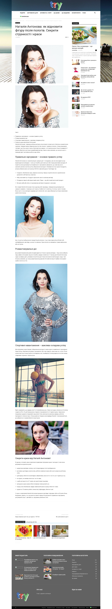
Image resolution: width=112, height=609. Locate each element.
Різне (84, 13)
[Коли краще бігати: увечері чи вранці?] (76, 62)
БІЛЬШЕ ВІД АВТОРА (31, 522)
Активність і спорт (46, 13)
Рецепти (22, 13)
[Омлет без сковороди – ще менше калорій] (84, 35)
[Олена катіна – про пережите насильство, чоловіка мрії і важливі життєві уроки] (76, 69)
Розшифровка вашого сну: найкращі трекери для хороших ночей (31, 561)
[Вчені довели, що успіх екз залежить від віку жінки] (76, 106)
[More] (31, 40)
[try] (56, 5)
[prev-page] (16, 542)
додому (17, 20)
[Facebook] (16, 40)
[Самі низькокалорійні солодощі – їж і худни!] (47, 569)
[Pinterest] (23, 40)
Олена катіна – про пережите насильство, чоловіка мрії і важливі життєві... (88, 69)
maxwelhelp (74, 50)
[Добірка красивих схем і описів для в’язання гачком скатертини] (47, 561)
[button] (95, 13)
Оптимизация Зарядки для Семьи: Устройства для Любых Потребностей (31, 569)
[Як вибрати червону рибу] (47, 576)
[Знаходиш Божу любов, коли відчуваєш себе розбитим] (76, 77)
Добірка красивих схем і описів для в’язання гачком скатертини (59, 561)
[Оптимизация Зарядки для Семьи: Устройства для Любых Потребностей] (19, 569)
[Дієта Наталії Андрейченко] (60, 531)
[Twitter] (20, 40)
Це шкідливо (66, 13)
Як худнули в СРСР (85, 97)
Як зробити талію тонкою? (88, 82)
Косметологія (76, 13)
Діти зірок (22, 20)
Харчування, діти (32, 13)
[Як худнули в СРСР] (76, 99)
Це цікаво (57, 13)
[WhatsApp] (27, 40)
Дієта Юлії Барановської (40, 537)
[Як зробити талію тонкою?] (76, 84)
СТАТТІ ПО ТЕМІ (20, 522)
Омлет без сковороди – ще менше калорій (82, 47)
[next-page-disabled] (19, 542)
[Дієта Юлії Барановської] (42, 531)
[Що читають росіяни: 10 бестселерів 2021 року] (76, 91)
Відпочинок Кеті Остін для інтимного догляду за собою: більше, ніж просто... (32, 576)
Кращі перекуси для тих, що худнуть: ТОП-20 (27, 516)
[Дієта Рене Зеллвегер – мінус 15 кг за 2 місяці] (23, 531)
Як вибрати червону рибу (58, 574)
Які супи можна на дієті (62, 516)
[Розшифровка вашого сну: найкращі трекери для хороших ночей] (19, 561)
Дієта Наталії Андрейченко (58, 537)
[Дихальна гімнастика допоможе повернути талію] (76, 113)
